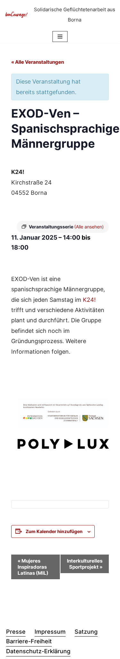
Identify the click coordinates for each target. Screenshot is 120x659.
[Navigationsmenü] (60, 36)
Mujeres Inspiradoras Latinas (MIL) (33, 567)
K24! (89, 299)
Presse (16, 631)
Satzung (86, 631)
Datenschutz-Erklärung (38, 651)
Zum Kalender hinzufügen (54, 531)
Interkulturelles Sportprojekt (84, 564)
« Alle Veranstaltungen (37, 62)
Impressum (50, 631)
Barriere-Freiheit (29, 641)
